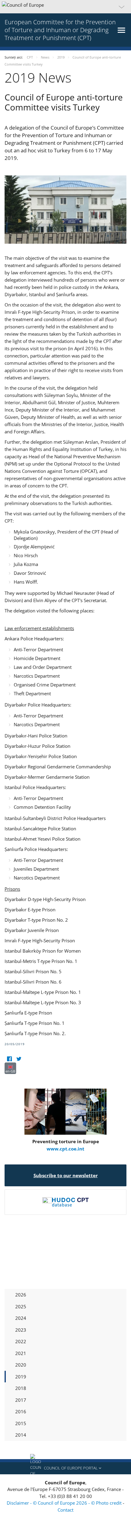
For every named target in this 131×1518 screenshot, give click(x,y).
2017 (20, 1400)
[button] (65, 6)
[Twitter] (18, 1058)
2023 (20, 1330)
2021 (20, 1353)
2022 (20, 1341)
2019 (20, 1377)
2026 (20, 1295)
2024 (20, 1318)
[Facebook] (9, 1058)
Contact (65, 1510)
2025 (20, 1306)
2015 (20, 1423)
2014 (20, 1435)
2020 (20, 1365)
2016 (20, 1411)
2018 (20, 1388)
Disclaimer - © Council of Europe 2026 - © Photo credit (65, 1503)
